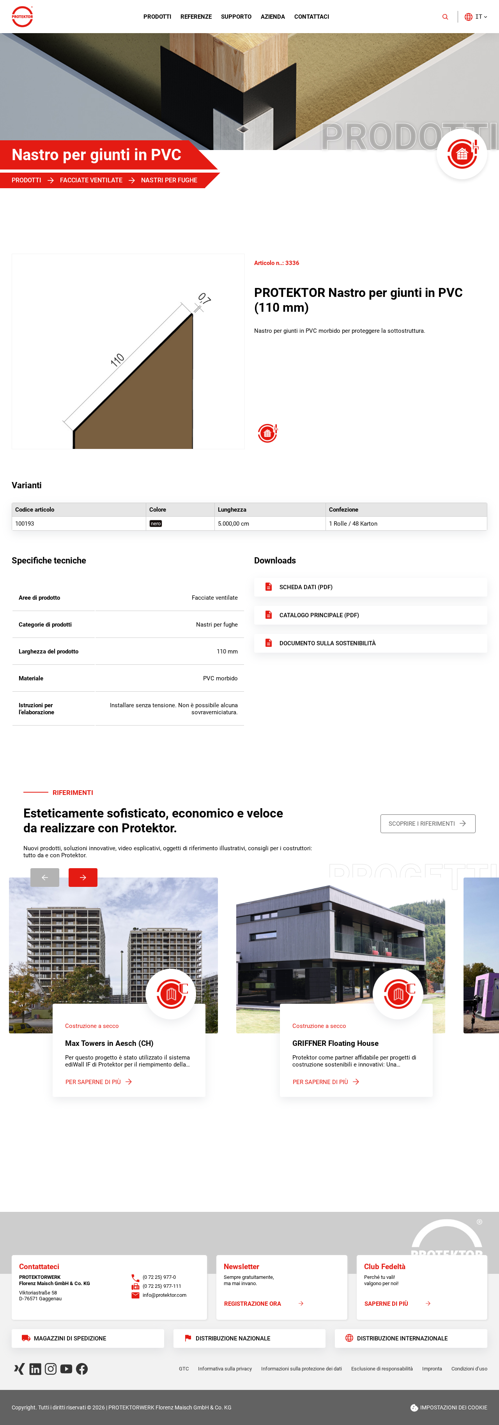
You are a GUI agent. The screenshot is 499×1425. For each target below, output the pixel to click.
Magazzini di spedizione (70, 1338)
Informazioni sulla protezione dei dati (301, 1369)
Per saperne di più (93, 1082)
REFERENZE (196, 16)
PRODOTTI (157, 16)
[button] (475, 16)
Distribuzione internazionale (402, 1338)
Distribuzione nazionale (233, 1338)
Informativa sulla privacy (225, 1369)
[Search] (445, 16)
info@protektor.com (164, 1295)
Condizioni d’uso (469, 1369)
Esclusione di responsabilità (382, 1369)
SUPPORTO (236, 16)
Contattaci (311, 16)
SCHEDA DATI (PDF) (306, 587)
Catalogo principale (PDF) (319, 615)
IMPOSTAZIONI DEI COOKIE (453, 1407)
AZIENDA (273, 16)
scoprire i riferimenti (422, 823)
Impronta (432, 1369)
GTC (184, 1369)
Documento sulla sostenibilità (328, 643)
